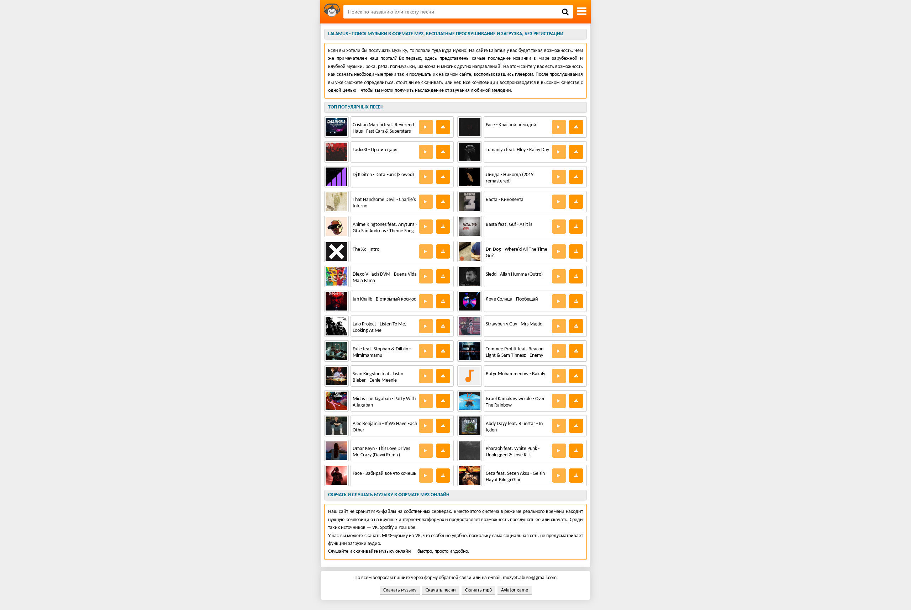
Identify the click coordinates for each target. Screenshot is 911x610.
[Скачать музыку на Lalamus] (332, 12)
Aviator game (514, 590)
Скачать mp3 (478, 590)
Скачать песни (441, 590)
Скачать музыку (399, 590)
